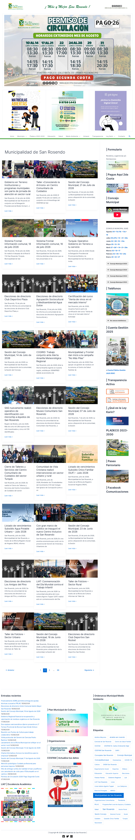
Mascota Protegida (100, 790)
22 (116, 257)
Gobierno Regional (114, 777)
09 (116, 241)
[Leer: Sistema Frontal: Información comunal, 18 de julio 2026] (18, 228)
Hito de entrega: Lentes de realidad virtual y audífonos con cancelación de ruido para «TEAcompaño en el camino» (21, 771)
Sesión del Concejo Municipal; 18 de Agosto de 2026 (20, 711)
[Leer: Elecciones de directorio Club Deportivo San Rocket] (82, 621)
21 (122, 238)
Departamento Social (101, 769)
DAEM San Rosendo (110, 764)
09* (115, 247)
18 (107, 235)
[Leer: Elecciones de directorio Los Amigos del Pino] (18, 568)
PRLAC (96, 804)
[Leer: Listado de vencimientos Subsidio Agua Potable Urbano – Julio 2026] (18, 513)
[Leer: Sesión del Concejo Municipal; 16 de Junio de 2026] (50, 621)
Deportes (115, 769)
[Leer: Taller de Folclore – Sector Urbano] (18, 621)
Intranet (86, 136)
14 (119, 238)
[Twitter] (67, 836)
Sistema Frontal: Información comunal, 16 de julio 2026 (49, 244)
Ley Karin (109, 136)
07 (112, 247)
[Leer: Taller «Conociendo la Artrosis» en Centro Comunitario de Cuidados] (50, 169)
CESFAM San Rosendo (103, 750)
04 (114, 232)
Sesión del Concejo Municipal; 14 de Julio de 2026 (18, 355)
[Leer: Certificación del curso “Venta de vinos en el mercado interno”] (82, 283)
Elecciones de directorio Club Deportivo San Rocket (81, 637)
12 (115, 244)
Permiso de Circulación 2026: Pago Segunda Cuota (20, 777)
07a (112, 238)
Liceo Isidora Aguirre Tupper (104, 786)
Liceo (113, 782)
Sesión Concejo (100, 814)
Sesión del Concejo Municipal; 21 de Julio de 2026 (81, 185)
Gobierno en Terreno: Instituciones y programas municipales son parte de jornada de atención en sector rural (18, 188)
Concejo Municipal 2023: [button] (118, 276)
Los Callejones (122, 786)
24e (124, 254)
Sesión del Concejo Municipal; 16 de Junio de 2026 (48, 637)
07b (115, 238)
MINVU (112, 790)
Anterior (10, 670)
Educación (51, 136)
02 (112, 241)
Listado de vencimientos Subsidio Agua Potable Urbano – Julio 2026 (18, 528)
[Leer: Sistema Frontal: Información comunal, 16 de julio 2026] (50, 228)
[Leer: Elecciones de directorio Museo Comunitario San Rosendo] (50, 395)
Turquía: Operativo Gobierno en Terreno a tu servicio (80, 244)
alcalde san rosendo (117, 737)
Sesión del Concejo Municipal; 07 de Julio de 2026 (81, 411)
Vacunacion (98, 823)
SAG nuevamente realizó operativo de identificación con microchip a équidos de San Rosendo (18, 414)
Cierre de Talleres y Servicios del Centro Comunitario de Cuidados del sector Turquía (16, 472)
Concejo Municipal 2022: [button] (118, 282)
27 (119, 257)
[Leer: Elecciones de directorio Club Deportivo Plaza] (18, 283)
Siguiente (89, 670)
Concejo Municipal (124, 755)
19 (119, 244)
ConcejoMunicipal (102, 760)
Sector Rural (123, 809)
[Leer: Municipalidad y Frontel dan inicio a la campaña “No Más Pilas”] (82, 339)
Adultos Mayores (100, 737)
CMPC (117, 750)
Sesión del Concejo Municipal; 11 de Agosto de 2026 (20, 758)
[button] (26, 136)
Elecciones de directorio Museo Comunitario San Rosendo (49, 411)
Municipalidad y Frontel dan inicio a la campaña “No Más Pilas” (81, 355)
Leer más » (9, 211)
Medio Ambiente (72, 136)
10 (116, 251)
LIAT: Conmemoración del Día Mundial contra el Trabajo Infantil (49, 584)
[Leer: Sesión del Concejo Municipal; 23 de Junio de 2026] (82, 513)
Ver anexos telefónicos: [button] (118, 320)
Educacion (98, 773)
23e (123, 241)
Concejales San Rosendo (104, 755)
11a (117, 232)
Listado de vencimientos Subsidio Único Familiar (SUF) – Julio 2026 (81, 469)
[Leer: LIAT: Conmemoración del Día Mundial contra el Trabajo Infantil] (50, 568)
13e (124, 232)
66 (58, 670)
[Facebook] (63, 836)
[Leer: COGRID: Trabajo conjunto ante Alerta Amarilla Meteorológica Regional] (50, 339)
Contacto (121, 136)
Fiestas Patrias (100, 777)
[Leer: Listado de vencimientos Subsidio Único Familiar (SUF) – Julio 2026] (82, 454)
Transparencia (97, 136)
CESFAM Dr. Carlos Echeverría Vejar (116, 746)
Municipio (21, 136)
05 (112, 244)
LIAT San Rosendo (101, 782)
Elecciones (125, 773)
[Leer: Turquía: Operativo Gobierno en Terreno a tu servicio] (82, 228)
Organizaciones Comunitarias (104, 800)
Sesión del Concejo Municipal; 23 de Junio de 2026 (80, 528)
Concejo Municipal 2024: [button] (118, 270)
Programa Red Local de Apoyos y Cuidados (117, 804)
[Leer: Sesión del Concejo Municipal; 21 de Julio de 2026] (82, 169)
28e (126, 238)
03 (113, 251)
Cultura (97, 764)
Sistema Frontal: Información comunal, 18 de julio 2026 (18, 244)
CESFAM (97, 746)
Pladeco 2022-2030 (37, 136)
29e (126, 247)
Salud (61, 136)
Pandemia (121, 800)
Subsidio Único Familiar (111, 818)
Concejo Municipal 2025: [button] (118, 264)
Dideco (124, 769)
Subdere (97, 818)
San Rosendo (108, 809)
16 (119, 241)
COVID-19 (128, 760)
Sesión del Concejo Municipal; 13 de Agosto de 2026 (20, 748)
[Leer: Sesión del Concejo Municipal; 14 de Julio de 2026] (18, 339)
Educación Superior (112, 773)
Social (126, 814)
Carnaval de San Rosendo (102, 741)
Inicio (12, 136)
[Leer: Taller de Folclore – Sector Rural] (82, 568)
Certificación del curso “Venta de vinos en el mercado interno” (80, 299)
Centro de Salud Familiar (123, 741)
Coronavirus (117, 760)
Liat (125, 777)
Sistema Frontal (115, 814)
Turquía (125, 818)
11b (120, 232)
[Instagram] (71, 836)
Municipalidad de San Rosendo (108, 795)
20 (112, 257)
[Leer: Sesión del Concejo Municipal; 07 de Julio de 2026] (82, 395)
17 (119, 251)
